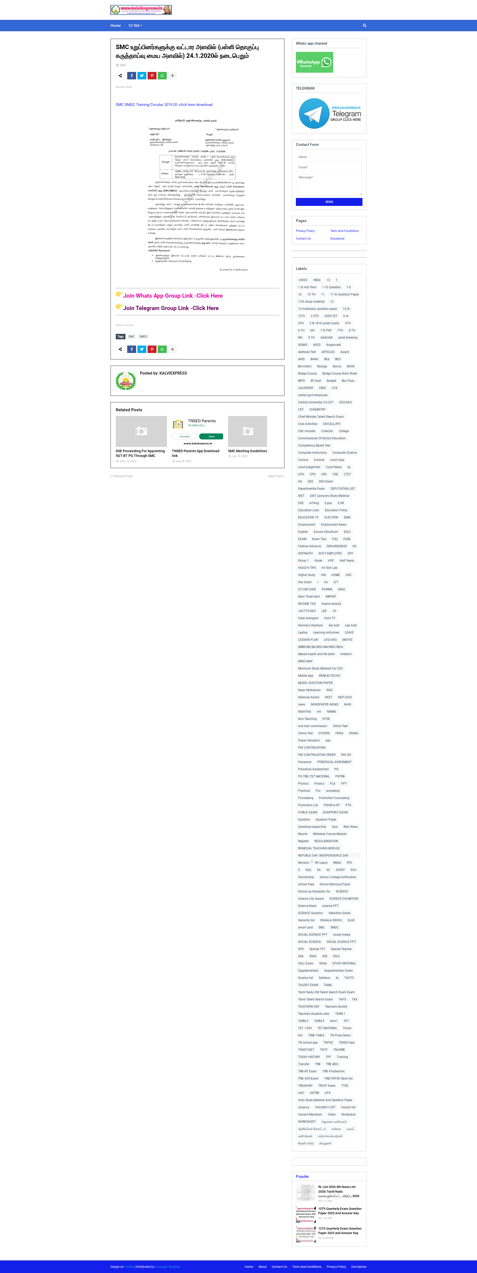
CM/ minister (307, 431)
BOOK (351, 366)
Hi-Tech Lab (329, 568)
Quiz (335, 826)
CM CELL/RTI (331, 424)
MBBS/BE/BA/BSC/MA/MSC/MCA (320, 647)
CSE (335, 474)
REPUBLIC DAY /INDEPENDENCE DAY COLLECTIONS (323, 856)
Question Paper (326, 819)
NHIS (347, 704)
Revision (303, 862)
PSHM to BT (332, 805)
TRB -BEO (332, 1064)
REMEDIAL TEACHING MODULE (319, 848)
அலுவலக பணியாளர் (334, 1121)
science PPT (330, 906)
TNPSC (328, 1042)
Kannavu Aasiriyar (310, 625)
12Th (301, 316)
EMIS (347, 517)
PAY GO (346, 755)
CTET (347, 474)
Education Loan (308, 510)
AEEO (316, 345)
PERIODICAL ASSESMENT (334, 762)
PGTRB (340, 776)
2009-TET (330, 316)
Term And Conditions (344, 231)
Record (302, 834)
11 (323, 294)
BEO (338, 359)
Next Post (275, 476)
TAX (355, 999)
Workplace (348, 1114)
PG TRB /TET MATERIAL (314, 776)
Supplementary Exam (338, 970)
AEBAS (302, 345)
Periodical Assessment (313, 769)
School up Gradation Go (314, 891)
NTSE (326, 719)
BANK (314, 359)
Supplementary (308, 970)
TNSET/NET (306, 1049)
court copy (337, 460)
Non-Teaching (307, 719)
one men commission (312, 726)
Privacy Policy (305, 231)
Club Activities (307, 424)
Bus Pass (348, 380)
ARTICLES (328, 352)
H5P (331, 560)
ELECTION (331, 517)
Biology (322, 366)
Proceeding (305, 798)
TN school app (308, 1042)
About (262, 1267)
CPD (301, 474)
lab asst (334, 625)
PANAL (353, 733)
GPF (350, 553)
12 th (346, 309)
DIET (301, 496)
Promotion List (308, 805)
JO (334, 611)
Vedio (332, 1114)
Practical (304, 791)
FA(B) (347, 539)
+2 (328, 280)
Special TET (317, 949)
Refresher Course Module (329, 834)
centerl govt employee (312, 395)
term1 (334, 1021)
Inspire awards (331, 603)
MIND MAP (305, 661)
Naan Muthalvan (309, 690)
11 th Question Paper (344, 294)
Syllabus (324, 978)
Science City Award (311, 898)
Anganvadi (333, 345)
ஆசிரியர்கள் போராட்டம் (312, 1129)
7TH (340, 330)
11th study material (311, 301)
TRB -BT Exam (307, 1071)
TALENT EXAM (308, 985)
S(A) (308, 870)
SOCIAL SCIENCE (309, 942)
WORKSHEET (307, 1121)
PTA (348, 805)
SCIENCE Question (310, 913)
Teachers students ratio (313, 1014)
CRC (324, 474)
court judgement (309, 467)
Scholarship (306, 877)
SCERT (340, 870)
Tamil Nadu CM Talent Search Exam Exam (326, 992)
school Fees (306, 884)
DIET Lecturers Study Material (329, 496)
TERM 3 (319, 1021)
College (344, 431)
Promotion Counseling (334, 798)
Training (342, 1057)
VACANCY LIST (325, 1107)
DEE (310, 481)
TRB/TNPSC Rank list (338, 1078)
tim (300, 1035)
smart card (305, 927)
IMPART (331, 596)
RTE (349, 862)
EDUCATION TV (308, 517)
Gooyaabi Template (167, 1267)
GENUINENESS (337, 546)
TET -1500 (305, 1028)
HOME (335, 575)
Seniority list (306, 920)
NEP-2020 (345, 697)
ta (337, 978)
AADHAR (326, 337)
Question (304, 819)
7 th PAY (326, 330)
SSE (324, 956)
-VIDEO (302, 280)
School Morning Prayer (335, 884)
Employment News (333, 524)
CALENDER (305, 388)
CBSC (322, 388)
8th (300, 337)
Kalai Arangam (308, 618)
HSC (349, 575)
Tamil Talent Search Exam (315, 999)
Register (303, 841)
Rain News (351, 826)
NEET (328, 697)
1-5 (349, 287)
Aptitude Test (307, 352)
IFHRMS (327, 589)
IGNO (341, 589)
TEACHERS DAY (308, 1006)
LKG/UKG (330, 639)
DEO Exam (326, 481)
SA (319, 870)
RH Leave (321, 862)
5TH (348, 323)
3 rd (345, 316)
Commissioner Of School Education (322, 438)
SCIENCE (342, 891)
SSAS (313, 956)
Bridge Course (307, 373)
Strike (323, 963)
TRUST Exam (327, 1085)
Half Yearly (347, 560)
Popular (302, 1176)
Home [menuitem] (116, 25)
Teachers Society (336, 1006)
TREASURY (305, 1085)
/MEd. (317, 280)
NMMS (331, 711)
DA (300, 481)
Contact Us (303, 238)
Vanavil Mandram (310, 1114)
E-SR (341, 503)
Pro (318, 791)
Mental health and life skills (316, 654)
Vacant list (348, 1107)
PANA (339, 733)
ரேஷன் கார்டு (306, 1143)
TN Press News (340, 1035)
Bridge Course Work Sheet (339, 373)
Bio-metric (305, 366)
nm (319, 711)
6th (312, 330)
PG (336, 769)
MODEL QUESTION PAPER (315, 683)
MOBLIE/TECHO (329, 675)
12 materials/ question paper (317, 309)
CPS (313, 474)
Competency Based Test (314, 445)
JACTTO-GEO (307, 611)
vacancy (303, 1107)
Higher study (306, 575)
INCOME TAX (307, 603)
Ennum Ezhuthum (326, 532)
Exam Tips (319, 539)
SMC (122, 65)
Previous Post (122, 476)
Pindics (319, 783)
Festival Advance (309, 546)
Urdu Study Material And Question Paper (325, 1100)
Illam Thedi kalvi (309, 596)
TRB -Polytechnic (333, 1071)
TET (346, 1021)
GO (355, 546)
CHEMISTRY (317, 409)
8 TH (352, 330)
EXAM (302, 539)
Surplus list (305, 978)
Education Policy (336, 510)
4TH (301, 323)
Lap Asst (351, 625)
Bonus (337, 366)
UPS (327, 1093)
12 (332, 301)
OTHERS (324, 733)
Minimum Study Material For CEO (320, 668)
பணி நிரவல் (305, 1136)
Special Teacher (341, 949)
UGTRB (314, 1093)
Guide (318, 560)
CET (301, 409)
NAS (329, 690)
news (301, 704)
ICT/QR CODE (307, 589)
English (303, 532)
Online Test (305, 733)
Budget (331, 380)
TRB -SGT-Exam (308, 1078)
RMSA (337, 862)
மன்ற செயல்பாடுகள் (330, 1136)
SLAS (351, 920)
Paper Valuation (309, 740)
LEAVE (349, 632)
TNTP (324, 1049)
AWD (301, 359)
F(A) (335, 539)
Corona (303, 460)
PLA (332, 783)
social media (341, 934)
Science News (307, 906)
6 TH (301, 330)
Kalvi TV (329, 618)
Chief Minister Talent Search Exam (321, 416)
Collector (327, 431)
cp (349, 467)
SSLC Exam (306, 963)
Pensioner (305, 762)
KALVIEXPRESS (173, 373)
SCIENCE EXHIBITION (343, 898)
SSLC (336, 956)
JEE (324, 611)
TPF (328, 1057)
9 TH (311, 337)
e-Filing (314, 503)
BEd (326, 359)
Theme (128, 1267)
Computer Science (344, 452)
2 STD (315, 316)
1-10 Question (331, 287)
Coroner (319, 460)
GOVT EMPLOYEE (330, 553)
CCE (335, 388)
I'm (326, 582)
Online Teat (340, 726)
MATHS (347, 639)
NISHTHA (304, 711)
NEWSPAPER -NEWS (324, 704)
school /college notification (338, 877)
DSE (301, 503)
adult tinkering (348, 337)
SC (328, 870)
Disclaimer (337, 238)
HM (323, 575)
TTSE (344, 1085)
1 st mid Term (307, 287)
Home (249, 1267)
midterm (346, 654)
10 (300, 294)
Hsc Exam (305, 582)
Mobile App (305, 675)
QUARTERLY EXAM (335, 812)
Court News (334, 467)
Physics (303, 783)
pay (328, 740)
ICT (336, 582)
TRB (317, 1064)
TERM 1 (340, 1014)
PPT (344, 783)
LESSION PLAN (308, 639)
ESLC (347, 532)
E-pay (328, 503)
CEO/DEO (345, 402)
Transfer (303, 1064)
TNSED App (347, 1042)
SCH (354, 870)
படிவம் (350, 1129)
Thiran (347, 1028)
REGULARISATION (326, 841)
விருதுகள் (325, 1143)
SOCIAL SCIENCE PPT (312, 934)
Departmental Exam (311, 488)
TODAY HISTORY (309, 1057)
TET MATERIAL (327, 1028)
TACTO (349, 978)
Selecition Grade (339, 913)
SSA (301, 956)
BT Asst (316, 380)
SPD (301, 949)
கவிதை (336, 1129)
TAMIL (328, 985)
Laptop (303, 632)
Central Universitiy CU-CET (315, 402)
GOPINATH (305, 553)
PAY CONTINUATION (311, 747)
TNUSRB (339, 1049)
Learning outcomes (326, 632)
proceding (333, 791)
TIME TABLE (316, 1035)
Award (344, 352)
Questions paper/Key (312, 826)
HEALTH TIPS (307, 568)
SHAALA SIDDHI (331, 920)
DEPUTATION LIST (343, 488)
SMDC (143, 336)
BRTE (301, 380)
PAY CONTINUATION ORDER (316, 755)
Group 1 (303, 560)
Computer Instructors (312, 452)
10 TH (311, 294)
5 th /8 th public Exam (324, 323)
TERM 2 (303, 1021)
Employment (306, 524)
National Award (308, 697)
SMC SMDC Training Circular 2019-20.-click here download (164, 104)
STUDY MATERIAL (344, 963)
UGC (301, 1093)
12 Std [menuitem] (133, 25)
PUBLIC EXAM (307, 812)
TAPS (342, 999)
